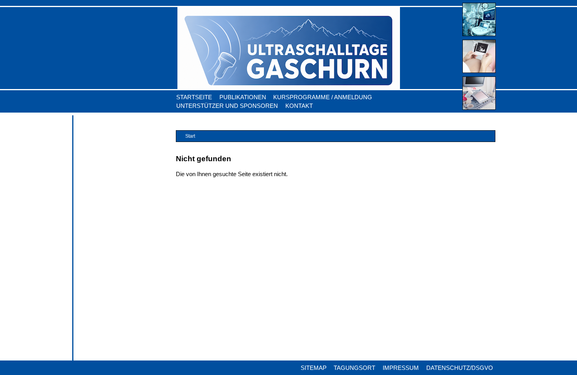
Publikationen (242, 97)
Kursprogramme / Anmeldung (322, 97)
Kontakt (299, 106)
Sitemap (314, 368)
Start (190, 135)
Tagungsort (354, 368)
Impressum (401, 368)
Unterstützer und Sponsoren (227, 106)
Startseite (194, 97)
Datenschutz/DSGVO (459, 368)
